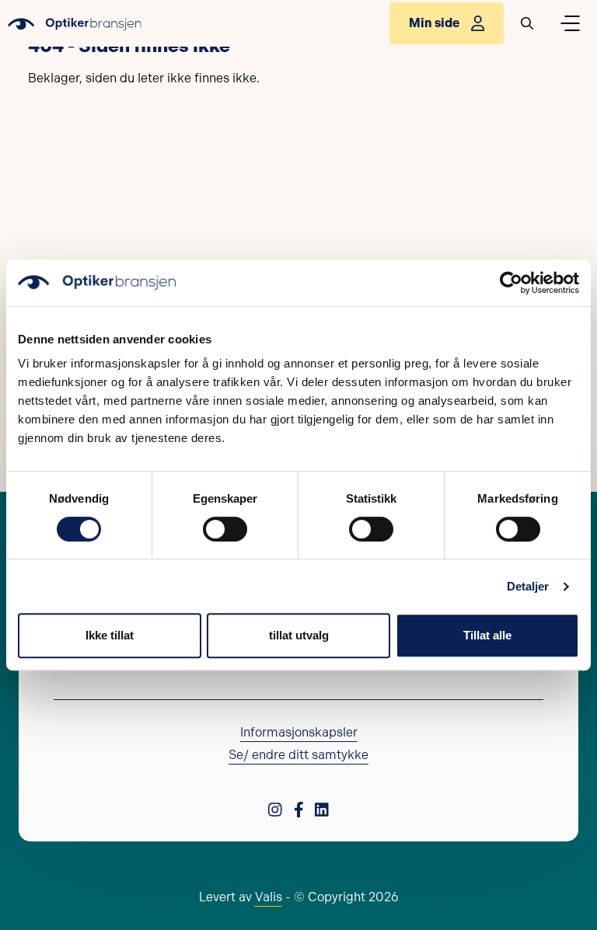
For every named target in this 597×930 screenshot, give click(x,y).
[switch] (225, 529)
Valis (268, 897)
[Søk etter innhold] (527, 23)
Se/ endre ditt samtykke (298, 754)
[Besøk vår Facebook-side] (299, 808)
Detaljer (528, 586)
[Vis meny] (569, 23)
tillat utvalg (299, 635)
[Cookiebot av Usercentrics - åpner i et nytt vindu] (511, 282)
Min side (434, 23)
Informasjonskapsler (299, 732)
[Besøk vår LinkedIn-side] (322, 808)
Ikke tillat (110, 635)
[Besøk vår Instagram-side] (275, 808)
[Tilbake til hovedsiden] (74, 23)
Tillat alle (487, 635)
